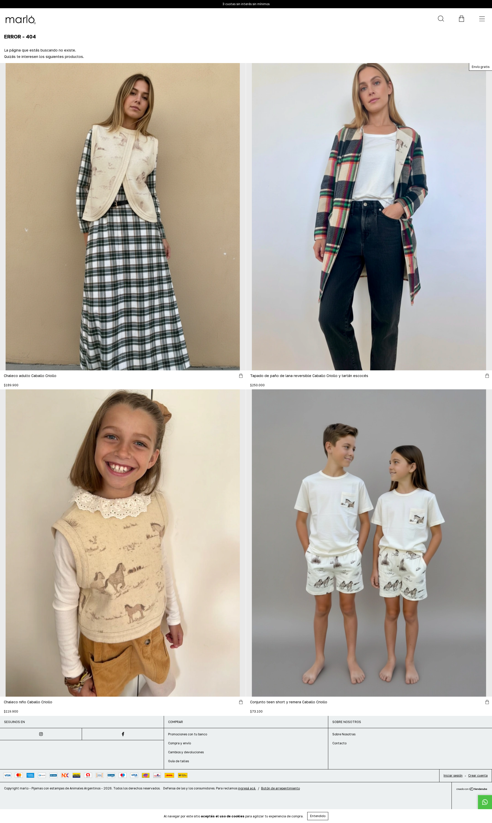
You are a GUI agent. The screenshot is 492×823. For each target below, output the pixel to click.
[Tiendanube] (472, 789)
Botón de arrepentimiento (280, 788)
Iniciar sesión (453, 775)
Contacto (339, 743)
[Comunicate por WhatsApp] (485, 802)
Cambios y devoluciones (186, 752)
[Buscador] (440, 18)
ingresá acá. (247, 788)
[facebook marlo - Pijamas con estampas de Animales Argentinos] (123, 734)
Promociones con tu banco (187, 734)
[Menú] (481, 18)
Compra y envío (179, 743)
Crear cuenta (478, 775)
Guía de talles (178, 761)
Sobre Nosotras (343, 734)
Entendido (317, 816)
